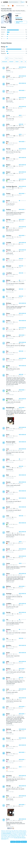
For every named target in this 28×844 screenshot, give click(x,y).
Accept (12, 841)
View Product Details (19, 22)
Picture (11, 58)
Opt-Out (18, 841)
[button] (21, 2)
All (6, 58)
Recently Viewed (20, 5)
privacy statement (7, 833)
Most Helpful (18, 58)
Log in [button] (23, 2)
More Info (24, 841)
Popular (3, 5)
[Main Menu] (1, 2)
